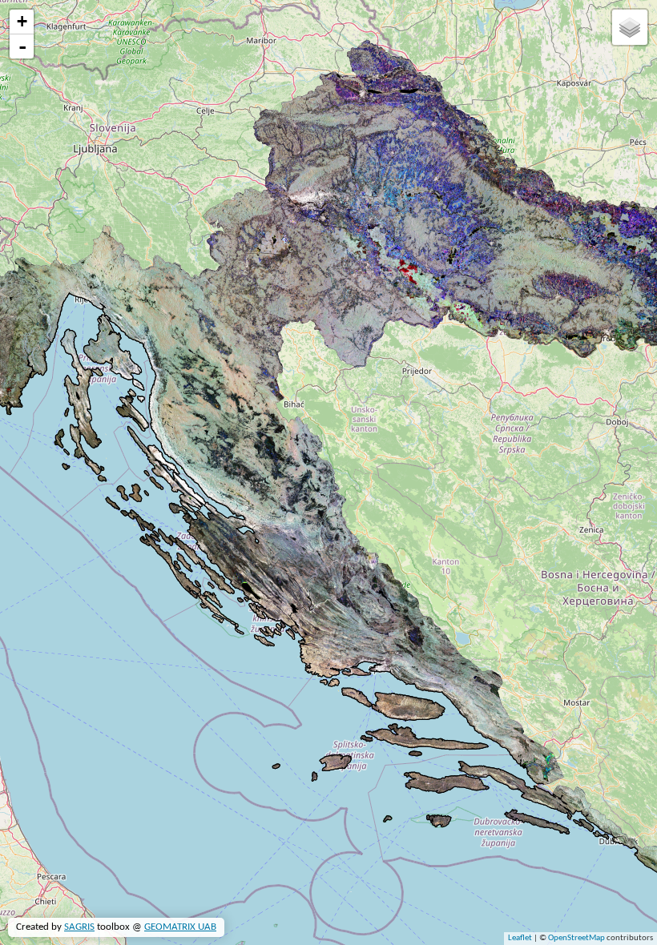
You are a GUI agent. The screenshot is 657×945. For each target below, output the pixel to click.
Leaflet (520, 938)
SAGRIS (79, 927)
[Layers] (629, 27)
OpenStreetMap (576, 938)
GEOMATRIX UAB (180, 927)
